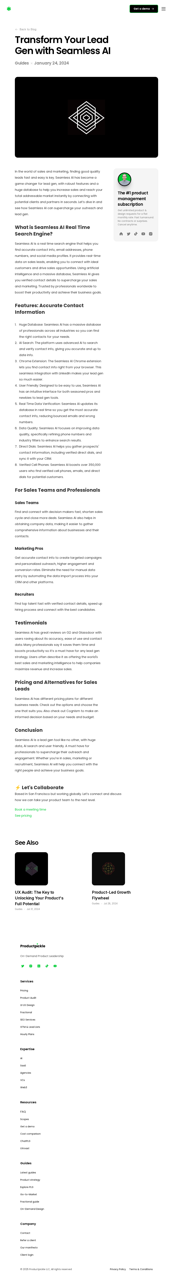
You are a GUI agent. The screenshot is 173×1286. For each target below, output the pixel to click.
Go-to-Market (28, 1194)
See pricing (23, 815)
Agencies (25, 1073)
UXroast (24, 1148)
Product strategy (30, 1180)
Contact (25, 1233)
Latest (24, 1172)
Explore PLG (26, 1187)
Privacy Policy (118, 1269)
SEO (23, 1019)
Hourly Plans (27, 1034)
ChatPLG (25, 1141)
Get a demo (27, 1126)
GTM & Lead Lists (30, 1027)
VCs (22, 1080)
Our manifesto (29, 1247)
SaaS (23, 1065)
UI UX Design (27, 1005)
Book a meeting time (30, 809)
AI (21, 1058)
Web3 (23, 1087)
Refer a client (28, 1240)
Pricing (24, 990)
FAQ (23, 1112)
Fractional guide (29, 1201)
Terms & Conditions (141, 1269)
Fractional (26, 1012)
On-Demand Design (32, 1209)
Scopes (24, 1119)
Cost (23, 1133)
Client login (26, 1255)
